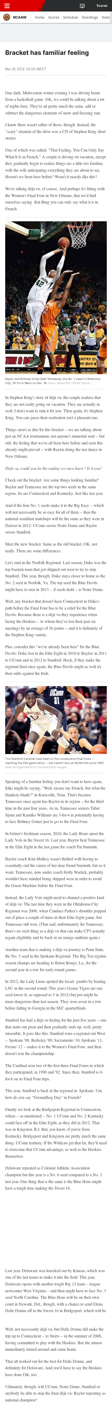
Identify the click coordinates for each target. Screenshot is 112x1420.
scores (102, 6)
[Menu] (7, 5)
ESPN (27, 5)
